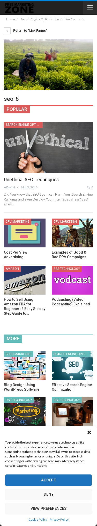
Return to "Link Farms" (29, 30)
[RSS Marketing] (25, 411)
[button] (89, 432)
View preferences (48, 508)
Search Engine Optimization (24, 125)
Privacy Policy (59, 519)
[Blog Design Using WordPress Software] (25, 365)
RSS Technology (67, 269)
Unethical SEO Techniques (31, 179)
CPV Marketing (17, 221)
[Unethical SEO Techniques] (48, 147)
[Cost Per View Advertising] (25, 233)
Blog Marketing (19, 354)
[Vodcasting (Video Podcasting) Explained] (72, 280)
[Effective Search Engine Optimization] (72, 365)
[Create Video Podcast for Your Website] (72, 411)
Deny (49, 494)
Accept (48, 480)
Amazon (12, 269)
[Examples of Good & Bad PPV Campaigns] (72, 233)
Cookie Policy (37, 519)
